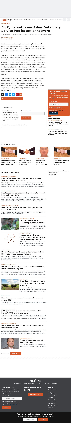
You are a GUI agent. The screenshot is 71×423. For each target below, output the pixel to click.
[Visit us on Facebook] (25, 390)
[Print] (2, 94)
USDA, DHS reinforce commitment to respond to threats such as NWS (22, 326)
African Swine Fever (26, 233)
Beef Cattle (23, 279)
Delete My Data (35, 394)
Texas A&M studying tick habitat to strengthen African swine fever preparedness (33, 237)
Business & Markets (25, 338)
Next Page (15, 353)
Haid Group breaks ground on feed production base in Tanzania (21, 209)
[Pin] (17, 94)
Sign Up (53, 113)
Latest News (5, 23)
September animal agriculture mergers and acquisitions (8, 162)
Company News (5, 249)
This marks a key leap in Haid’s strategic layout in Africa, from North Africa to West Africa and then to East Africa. (23, 212)
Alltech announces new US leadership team (31, 341)
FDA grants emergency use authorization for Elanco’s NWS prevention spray (21, 312)
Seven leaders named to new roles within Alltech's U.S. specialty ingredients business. (33, 345)
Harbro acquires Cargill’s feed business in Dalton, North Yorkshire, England (23, 268)
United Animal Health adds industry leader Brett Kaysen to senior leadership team (22, 253)
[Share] (6, 94)
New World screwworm (55, 120)
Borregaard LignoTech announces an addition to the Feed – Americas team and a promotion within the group (44, 162)
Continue (43, 419)
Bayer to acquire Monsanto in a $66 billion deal (25, 162)
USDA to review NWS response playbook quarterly (32, 222)
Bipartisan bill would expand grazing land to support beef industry (32, 283)
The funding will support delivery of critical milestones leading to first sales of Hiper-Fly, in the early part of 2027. (23, 303)
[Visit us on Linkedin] (29, 390)
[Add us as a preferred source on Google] (20, 94)
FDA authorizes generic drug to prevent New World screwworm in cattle (58, 124)
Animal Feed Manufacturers (9, 205)
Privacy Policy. (60, 110)
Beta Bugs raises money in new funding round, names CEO (22, 299)
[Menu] (68, 19)
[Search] (64, 19)
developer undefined (7, 37)
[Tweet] (13, 94)
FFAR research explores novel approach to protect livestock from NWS (57, 133)
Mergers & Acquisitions (8, 264)
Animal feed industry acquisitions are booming (61, 162)
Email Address (25, 111)
